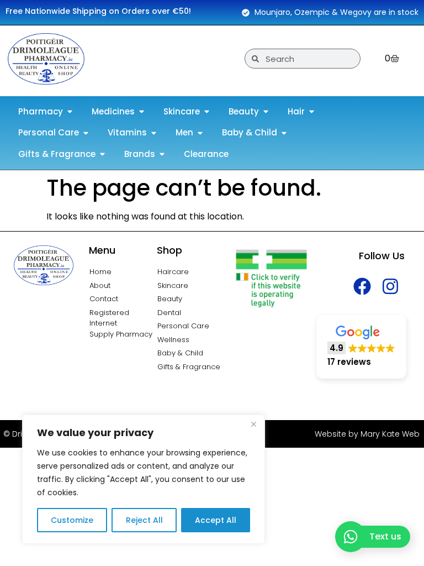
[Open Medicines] (141, 112)
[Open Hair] (312, 112)
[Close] (253, 424)
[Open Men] (200, 133)
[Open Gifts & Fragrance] (102, 154)
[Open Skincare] (207, 112)
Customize (72, 520)
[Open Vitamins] (154, 133)
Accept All (215, 520)
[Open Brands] (162, 154)
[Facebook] (362, 286)
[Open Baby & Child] (284, 133)
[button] (361, 347)
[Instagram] (391, 286)
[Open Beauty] (266, 112)
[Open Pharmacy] (70, 112)
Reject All (144, 520)
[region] (143, 479)
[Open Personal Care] (86, 133)
